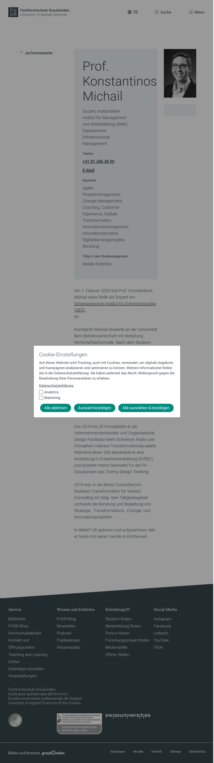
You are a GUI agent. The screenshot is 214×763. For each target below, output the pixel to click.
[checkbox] (105, 392)
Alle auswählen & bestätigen (145, 408)
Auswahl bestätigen (94, 408)
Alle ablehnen (55, 408)
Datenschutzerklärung (56, 385)
